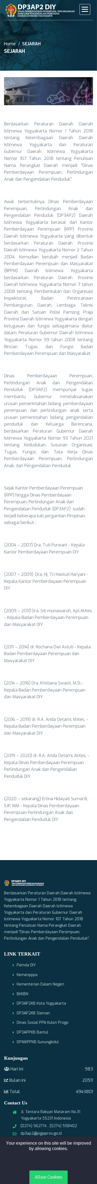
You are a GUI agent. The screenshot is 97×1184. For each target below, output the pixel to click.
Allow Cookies (48, 1177)
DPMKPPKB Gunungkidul (38, 1042)
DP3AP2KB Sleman (33, 1013)
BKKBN (22, 994)
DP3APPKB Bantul (32, 1032)
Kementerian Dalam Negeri (40, 984)
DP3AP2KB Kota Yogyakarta (41, 1003)
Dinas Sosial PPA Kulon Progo (42, 1022)
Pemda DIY (26, 965)
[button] (84, 9)
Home (10, 44)
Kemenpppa (27, 974)
